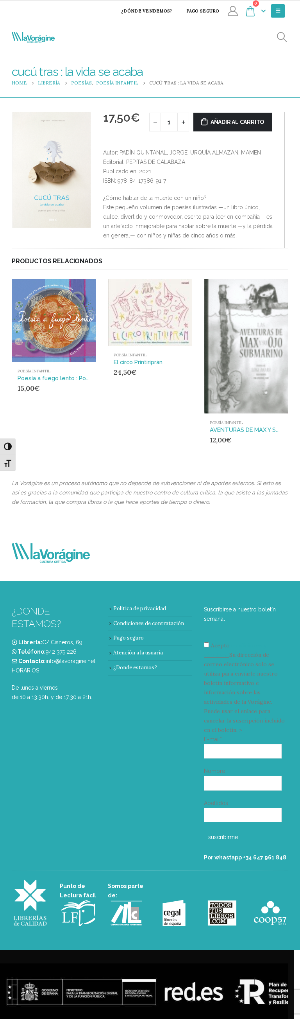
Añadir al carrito (237, 122)
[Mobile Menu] (278, 11)
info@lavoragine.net (70, 661)
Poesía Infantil (34, 371)
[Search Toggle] (282, 37)
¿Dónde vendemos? (146, 11)
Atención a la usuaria (138, 652)
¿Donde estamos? (135, 667)
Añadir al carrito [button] (75, 292)
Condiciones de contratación (148, 623)
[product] (54, 320)
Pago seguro (203, 11)
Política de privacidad (139, 608)
